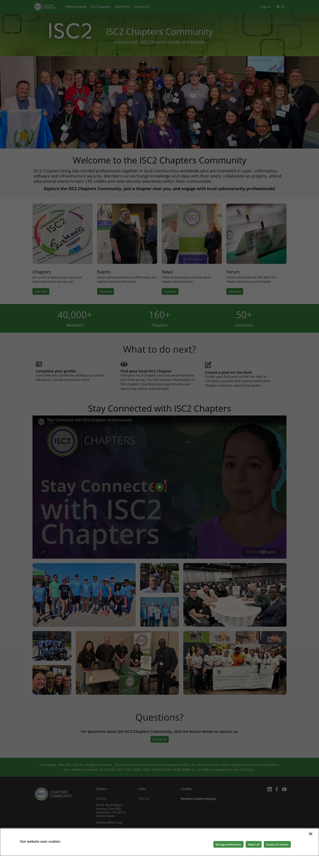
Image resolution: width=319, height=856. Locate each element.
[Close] (310, 833)
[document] (159, 842)
